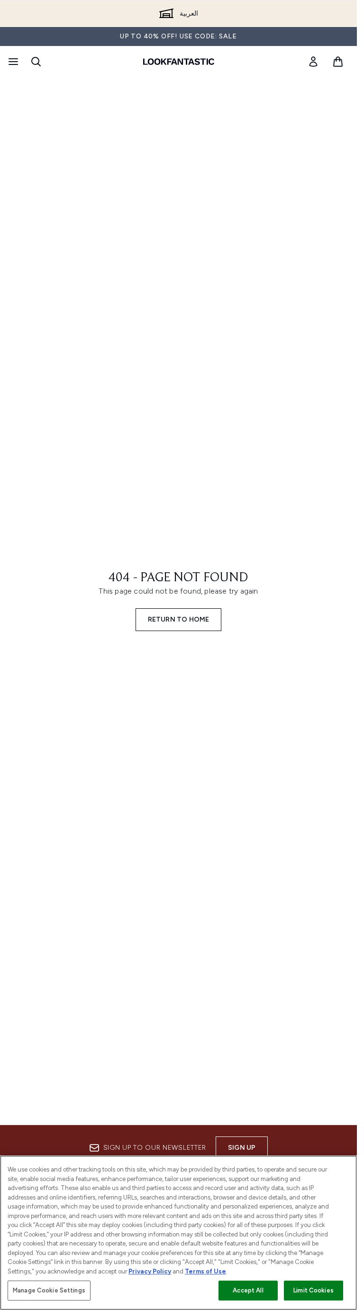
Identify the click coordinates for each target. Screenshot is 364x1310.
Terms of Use (205, 1271)
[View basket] (338, 61)
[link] (313, 61)
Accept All (248, 1290)
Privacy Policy (149, 1271)
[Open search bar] (36, 61)
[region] (178, 1232)
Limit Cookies (313, 1290)
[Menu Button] (12, 61)
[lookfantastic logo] (178, 61)
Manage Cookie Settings (49, 1290)
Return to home (178, 619)
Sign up (241, 1148)
